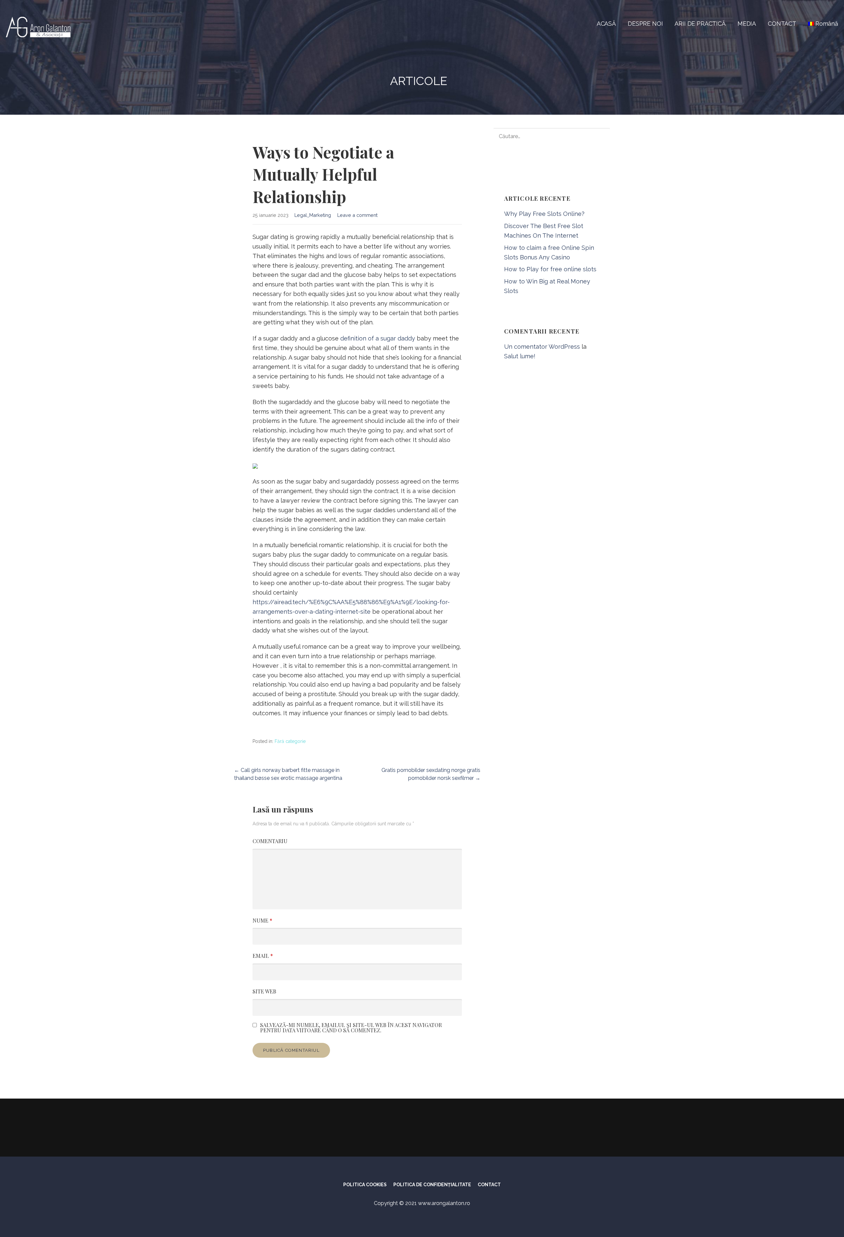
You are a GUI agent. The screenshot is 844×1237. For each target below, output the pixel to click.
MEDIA (747, 23)
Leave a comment (357, 215)
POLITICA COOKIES (365, 1184)
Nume (262, 920)
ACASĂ (606, 23)
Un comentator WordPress (542, 346)
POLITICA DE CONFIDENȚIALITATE (432, 1184)
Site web (264, 991)
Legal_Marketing (312, 215)
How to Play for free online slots (550, 269)
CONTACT (782, 23)
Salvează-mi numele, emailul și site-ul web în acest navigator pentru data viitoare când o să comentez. (351, 1027)
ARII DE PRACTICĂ (700, 23)
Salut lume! (519, 356)
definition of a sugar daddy (377, 338)
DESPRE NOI (645, 23)
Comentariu (270, 841)
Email (263, 955)
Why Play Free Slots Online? (544, 213)
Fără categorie (290, 741)
